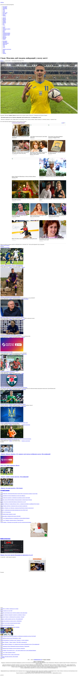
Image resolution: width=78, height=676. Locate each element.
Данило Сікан (3, 245)
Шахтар (4, 18)
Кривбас (4, 21)
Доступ (4, 36)
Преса (4, 14)
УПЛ (4, 9)
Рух (3, 23)
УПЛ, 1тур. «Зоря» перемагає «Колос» (10, 465)
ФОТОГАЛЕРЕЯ (25, 298)
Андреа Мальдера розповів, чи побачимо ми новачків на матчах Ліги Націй (15, 497)
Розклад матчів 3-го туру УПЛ (6, 352)
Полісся (4, 22)
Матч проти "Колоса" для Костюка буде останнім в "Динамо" (12, 317)
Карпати (4, 19)
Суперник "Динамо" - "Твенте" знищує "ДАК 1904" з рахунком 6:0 (13, 642)
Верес (23, 373)
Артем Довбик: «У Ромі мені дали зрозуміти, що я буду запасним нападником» (15, 438)
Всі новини (5, 6)
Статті (4, 26)
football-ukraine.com (38, 659)
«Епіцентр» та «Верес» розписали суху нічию (9, 371)
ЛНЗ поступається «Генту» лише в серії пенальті (9, 654)
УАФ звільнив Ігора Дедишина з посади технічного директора (12, 648)
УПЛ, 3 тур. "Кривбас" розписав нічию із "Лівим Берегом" (11, 520)
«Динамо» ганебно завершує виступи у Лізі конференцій (11, 265)
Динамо (4, 17)
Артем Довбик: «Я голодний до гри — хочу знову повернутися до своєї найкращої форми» (18, 650)
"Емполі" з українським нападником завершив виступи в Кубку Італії (14, 422)
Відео (4, 31)
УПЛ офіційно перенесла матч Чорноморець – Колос (10, 638)
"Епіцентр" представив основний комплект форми (10, 296)
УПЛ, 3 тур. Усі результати (5, 512)
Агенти (4, 29)
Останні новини (4, 490)
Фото (4, 30)
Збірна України (6, 43)
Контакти (4, 37)
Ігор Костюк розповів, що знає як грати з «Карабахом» (11, 335)
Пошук (4, 39)
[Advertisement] (9, 590)
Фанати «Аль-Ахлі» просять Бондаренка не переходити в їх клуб (13, 501)
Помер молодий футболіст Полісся (7, 625)
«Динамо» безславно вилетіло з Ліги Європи (11, 488)
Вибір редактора (5, 538)
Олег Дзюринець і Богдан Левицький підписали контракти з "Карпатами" (14, 646)
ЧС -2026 (4, 13)
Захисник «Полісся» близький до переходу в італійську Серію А (13, 404)
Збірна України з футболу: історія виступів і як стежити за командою (13, 505)
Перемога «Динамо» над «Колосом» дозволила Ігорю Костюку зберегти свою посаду (17, 507)
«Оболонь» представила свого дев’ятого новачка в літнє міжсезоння (13, 387)
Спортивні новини (6, 32)
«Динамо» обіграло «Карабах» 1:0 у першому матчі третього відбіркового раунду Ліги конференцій (25, 454)
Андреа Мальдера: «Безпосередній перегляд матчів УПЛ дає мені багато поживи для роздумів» (19, 493)
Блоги (4, 27)
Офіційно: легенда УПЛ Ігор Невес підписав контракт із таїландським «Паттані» (16, 499)
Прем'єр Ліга (24, 354)
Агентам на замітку (6, 28)
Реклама (4, 38)
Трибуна (4, 15)
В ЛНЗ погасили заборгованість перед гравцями (9, 627)
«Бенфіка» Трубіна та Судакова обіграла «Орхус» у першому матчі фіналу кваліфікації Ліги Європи (19, 503)
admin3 (10, 267)
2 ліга (4, 11)
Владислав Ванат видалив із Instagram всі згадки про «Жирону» (12, 495)
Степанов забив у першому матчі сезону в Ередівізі (10, 516)
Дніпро (4, 20)
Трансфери (5, 7)
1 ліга (4, 10)
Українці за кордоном (7, 49)
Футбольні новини (6, 33)
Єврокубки (5, 8)
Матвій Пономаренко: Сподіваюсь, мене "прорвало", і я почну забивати (14, 640)
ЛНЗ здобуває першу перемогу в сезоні (8, 514)
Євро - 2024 (5, 12)
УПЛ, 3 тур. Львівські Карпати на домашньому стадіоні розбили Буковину (15, 518)
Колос (4, 24)
